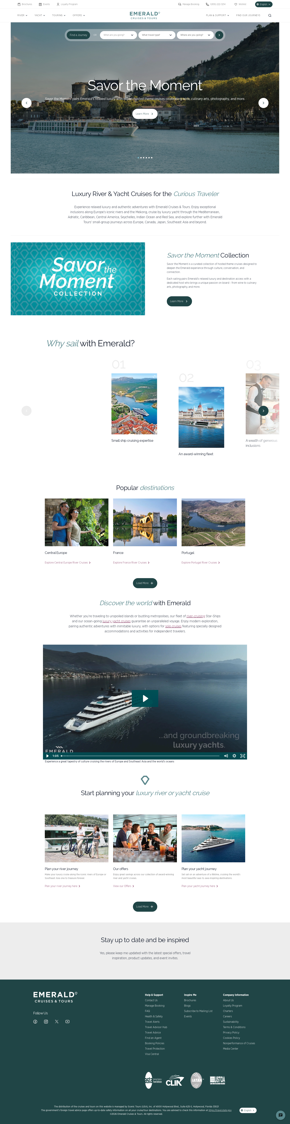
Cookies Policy (231, 1038)
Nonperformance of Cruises (239, 1043)
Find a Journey (78, 35)
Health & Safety (154, 1016)
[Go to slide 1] (138, 157)
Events (46, 4)
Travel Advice (153, 1032)
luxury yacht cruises (117, 621)
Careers (227, 1016)
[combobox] (157, 35)
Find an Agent (153, 1038)
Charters (228, 1011)
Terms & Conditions (234, 1027)
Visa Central (152, 1054)
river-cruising (196, 616)
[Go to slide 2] (141, 157)
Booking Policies (154, 1043)
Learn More (142, 114)
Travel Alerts (152, 1022)
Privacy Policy (231, 1032)
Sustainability (231, 1022)
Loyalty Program (69, 4)
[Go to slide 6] (151, 157)
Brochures (27, 4)
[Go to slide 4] (146, 157)
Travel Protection (155, 1048)
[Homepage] (145, 15)
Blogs (187, 1005)
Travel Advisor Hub (156, 1027)
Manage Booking (191, 4)
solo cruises (173, 626)
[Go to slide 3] (143, 157)
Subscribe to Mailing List (198, 1011)
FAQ (147, 1011)
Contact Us (151, 1000)
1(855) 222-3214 (218, 4)
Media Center (230, 1048)
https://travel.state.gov (220, 1110)
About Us (228, 1000)
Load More (142, 583)
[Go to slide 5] (149, 157)
